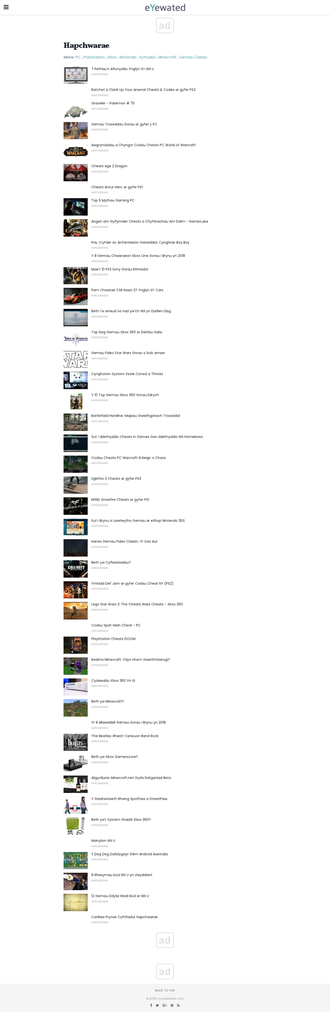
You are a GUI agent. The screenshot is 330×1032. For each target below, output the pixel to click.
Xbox (112, 57)
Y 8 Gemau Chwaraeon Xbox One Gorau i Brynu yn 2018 (138, 255)
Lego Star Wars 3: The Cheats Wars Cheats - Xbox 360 (137, 604)
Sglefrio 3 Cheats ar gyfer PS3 (116, 478)
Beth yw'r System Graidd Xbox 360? (121, 819)
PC (77, 57)
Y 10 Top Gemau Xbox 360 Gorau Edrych (125, 394)
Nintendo (127, 57)
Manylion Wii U (103, 840)
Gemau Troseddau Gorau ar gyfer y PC (124, 124)
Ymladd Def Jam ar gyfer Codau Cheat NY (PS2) (132, 583)
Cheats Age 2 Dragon (109, 166)
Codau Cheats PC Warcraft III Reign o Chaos (128, 457)
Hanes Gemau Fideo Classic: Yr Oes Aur (124, 541)
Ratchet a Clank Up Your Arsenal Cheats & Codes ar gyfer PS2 (143, 89)
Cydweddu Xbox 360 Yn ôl (113, 680)
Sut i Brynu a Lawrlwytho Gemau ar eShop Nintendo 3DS (138, 520)
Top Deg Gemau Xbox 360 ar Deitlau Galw (126, 332)
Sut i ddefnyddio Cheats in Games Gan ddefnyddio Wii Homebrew (147, 436)
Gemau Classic (193, 57)
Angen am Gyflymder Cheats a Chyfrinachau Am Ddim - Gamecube (149, 221)
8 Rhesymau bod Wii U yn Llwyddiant (121, 874)
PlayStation (94, 57)
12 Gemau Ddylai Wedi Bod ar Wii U (120, 896)
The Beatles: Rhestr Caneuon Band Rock (124, 736)
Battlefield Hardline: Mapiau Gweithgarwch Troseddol (135, 415)
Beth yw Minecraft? (107, 701)
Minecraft (167, 57)
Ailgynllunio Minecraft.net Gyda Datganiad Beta (131, 777)
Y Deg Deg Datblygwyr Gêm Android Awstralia (129, 854)
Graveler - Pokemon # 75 (113, 103)
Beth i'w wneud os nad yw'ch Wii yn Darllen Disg (131, 311)
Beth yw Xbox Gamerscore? (114, 756)
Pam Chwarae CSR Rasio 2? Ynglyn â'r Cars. (127, 290)
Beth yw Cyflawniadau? (111, 562)
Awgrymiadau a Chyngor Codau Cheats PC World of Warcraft (143, 145)
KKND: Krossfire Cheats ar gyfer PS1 (120, 499)
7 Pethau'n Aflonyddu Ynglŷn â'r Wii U (122, 68)
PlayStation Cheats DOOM (113, 638)
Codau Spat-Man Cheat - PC (116, 625)
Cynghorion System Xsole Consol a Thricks (127, 373)
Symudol (147, 57)
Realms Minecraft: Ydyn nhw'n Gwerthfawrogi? (130, 659)
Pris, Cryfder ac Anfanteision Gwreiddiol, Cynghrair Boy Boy (140, 242)
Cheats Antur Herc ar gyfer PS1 (117, 187)
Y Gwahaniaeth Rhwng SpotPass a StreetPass (129, 798)
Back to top (165, 990)
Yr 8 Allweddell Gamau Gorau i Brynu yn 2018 (128, 722)
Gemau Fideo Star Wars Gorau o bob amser (128, 352)
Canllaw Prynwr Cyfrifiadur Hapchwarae (124, 917)
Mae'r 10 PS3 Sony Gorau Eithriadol (119, 269)
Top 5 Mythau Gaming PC (113, 200)
